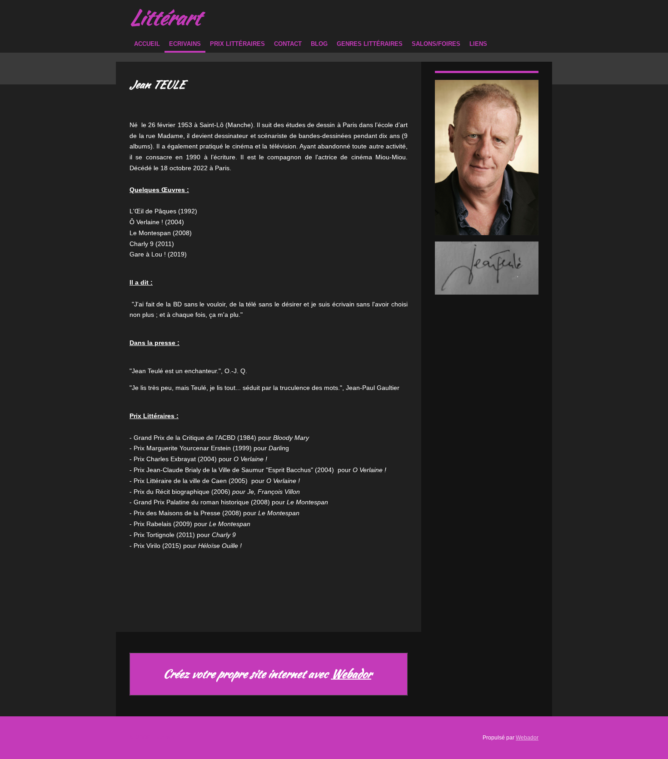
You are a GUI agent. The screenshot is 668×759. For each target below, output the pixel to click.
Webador (351, 674)
